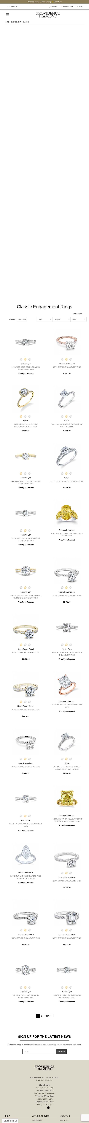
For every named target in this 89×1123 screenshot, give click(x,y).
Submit (61, 1052)
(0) (80, 7)
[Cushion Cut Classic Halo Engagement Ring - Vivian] (25, 399)
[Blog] (48, 1107)
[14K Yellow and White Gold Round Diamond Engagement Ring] (25, 570)
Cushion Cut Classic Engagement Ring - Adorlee (67, 425)
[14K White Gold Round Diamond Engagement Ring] (25, 342)
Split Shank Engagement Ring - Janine (67, 481)
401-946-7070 (46, 1080)
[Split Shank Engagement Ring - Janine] (66, 456)
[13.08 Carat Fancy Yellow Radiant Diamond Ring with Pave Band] (66, 798)
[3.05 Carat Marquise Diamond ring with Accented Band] (25, 855)
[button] (44, 7)
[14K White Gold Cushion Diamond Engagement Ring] (66, 627)
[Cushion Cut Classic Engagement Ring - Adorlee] (66, 399)
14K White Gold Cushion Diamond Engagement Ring (67, 654)
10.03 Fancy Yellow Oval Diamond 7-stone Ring (67, 534)
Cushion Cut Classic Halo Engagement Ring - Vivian (25, 425)
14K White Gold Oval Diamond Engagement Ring (26, 996)
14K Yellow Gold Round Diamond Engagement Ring (26, 482)
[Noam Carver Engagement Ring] (66, 342)
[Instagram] (44, 1107)
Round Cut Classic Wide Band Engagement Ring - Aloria (67, 768)
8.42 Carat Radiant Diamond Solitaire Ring (67, 706)
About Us (64, 1120)
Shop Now (58, 2)
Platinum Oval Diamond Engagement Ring (25, 825)
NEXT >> (48, 1016)
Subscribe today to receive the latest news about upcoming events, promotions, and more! (44, 1045)
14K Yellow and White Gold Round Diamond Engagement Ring (25, 597)
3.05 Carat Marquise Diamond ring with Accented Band (25, 877)
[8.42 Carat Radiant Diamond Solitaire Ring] (66, 684)
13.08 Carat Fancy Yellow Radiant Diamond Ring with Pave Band (67, 820)
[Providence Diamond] (48, 15)
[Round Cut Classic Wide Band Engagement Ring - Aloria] (66, 741)
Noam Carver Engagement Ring (67, 367)
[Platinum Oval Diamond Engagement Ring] (25, 798)
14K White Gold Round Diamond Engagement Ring (26, 368)
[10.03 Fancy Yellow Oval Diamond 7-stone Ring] (66, 513)
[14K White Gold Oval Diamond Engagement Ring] (25, 970)
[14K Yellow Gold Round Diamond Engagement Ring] (25, 456)
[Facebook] (40, 1107)
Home (7, 22)
